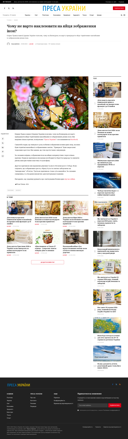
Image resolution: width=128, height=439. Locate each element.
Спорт (92, 15)
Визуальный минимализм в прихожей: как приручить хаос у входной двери (108, 251)
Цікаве (99, 15)
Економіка (57, 15)
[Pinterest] (2, 151)
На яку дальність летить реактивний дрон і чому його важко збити (109, 366)
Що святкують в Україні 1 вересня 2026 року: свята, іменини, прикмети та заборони (107, 222)
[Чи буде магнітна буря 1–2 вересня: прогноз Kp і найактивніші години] (107, 180)
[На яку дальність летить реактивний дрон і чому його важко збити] (107, 353)
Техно (84, 15)
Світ (36, 15)
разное (18, 190)
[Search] (122, 15)
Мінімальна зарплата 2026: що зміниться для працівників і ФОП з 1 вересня (108, 164)
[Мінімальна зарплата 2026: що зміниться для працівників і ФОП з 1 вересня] (107, 150)
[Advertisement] (64, 59)
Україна (27, 15)
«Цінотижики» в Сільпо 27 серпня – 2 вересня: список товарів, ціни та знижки (45, 248)
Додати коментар (48, 262)
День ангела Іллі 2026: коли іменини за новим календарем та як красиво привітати (37, 2)
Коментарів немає (42, 44)
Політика (45, 15)
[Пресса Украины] (64, 8)
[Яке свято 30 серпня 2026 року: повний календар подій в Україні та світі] (107, 297)
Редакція (121, 2)
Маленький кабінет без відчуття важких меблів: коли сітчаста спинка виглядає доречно (75, 249)
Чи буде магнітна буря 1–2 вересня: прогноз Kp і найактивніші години (107, 193)
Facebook (74, 139)
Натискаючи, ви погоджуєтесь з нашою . (99, 410)
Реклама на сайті (111, 2)
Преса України (50, 139)
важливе (11, 190)
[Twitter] (2, 143)
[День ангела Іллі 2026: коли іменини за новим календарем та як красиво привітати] (47, 208)
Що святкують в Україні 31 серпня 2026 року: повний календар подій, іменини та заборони (108, 280)
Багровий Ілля (15, 44)
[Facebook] (2, 139)
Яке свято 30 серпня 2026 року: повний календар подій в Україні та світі (107, 310)
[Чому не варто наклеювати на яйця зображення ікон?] (47, 103)
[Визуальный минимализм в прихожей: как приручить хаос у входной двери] (107, 239)
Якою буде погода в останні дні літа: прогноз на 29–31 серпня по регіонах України (108, 338)
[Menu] (124, 15)
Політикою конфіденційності (111, 410)
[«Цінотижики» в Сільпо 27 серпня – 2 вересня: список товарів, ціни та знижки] (47, 237)
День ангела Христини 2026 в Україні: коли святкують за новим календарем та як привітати (19, 249)
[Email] (2, 156)
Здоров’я (76, 15)
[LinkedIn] (2, 147)
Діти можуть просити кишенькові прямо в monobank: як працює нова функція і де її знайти (19, 221)
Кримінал (67, 15)
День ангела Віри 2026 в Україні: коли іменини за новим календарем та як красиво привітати (75, 221)
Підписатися (119, 8)
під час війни (69, 179)
